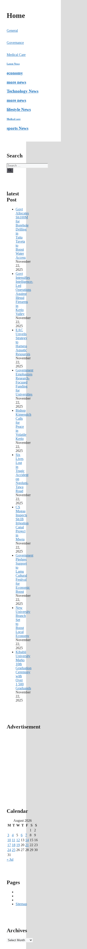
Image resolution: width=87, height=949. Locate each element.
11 (13, 840)
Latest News (13, 63)
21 (27, 845)
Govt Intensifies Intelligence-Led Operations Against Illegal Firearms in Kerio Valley (24, 294)
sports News (17, 128)
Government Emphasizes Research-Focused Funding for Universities (24, 382)
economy (15, 73)
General (12, 30)
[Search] (10, 170)
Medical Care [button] (16, 55)
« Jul (10, 859)
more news (16, 82)
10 (9, 840)
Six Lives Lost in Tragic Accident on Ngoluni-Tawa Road (22, 473)
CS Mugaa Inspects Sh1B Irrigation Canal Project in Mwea (22, 523)
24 (9, 850)
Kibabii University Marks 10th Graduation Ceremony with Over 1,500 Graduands (23, 670)
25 (13, 850)
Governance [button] (15, 42)
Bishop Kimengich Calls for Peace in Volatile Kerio (23, 425)
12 (18, 840)
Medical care (14, 119)
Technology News (22, 91)
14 (27, 840)
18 (13, 845)
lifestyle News (19, 109)
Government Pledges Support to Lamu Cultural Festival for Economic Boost (24, 573)
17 (9, 845)
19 (18, 845)
